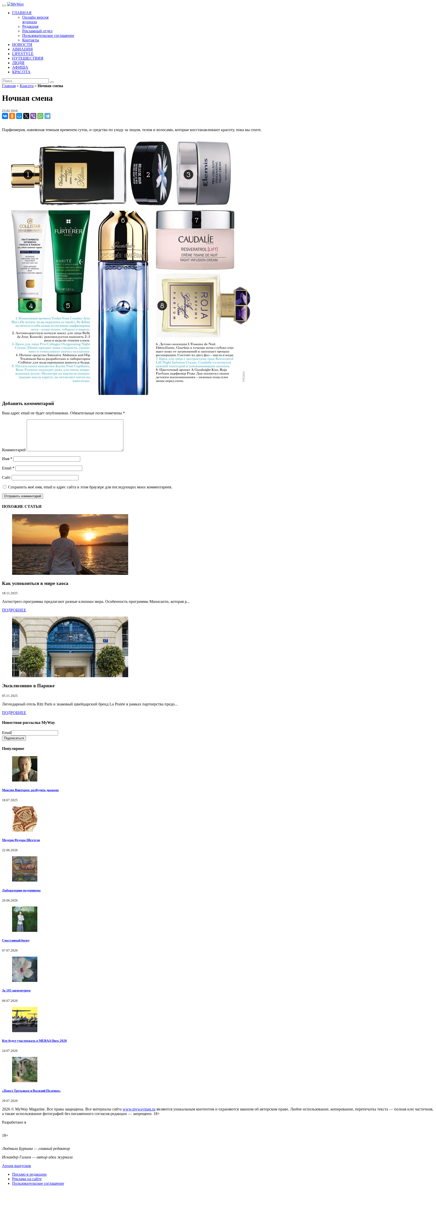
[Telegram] (47, 116)
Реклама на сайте (27, 1179)
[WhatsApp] (40, 116)
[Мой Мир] (19, 116)
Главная (9, 86)
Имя (7, 459)
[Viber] (33, 116)
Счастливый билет (16, 940)
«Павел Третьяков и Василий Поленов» (31, 1091)
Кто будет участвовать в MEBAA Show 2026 (34, 1041)
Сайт (6, 477)
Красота (27, 86)
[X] (26, 116)
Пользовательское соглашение (38, 1183)
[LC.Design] (14, 1127)
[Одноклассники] (12, 116)
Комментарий (14, 450)
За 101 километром (16, 990)
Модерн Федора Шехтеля (21, 840)
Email (8, 468)
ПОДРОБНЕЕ (14, 610)
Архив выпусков (16, 1166)
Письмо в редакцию (29, 1174)
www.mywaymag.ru (139, 1109)
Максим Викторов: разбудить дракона (30, 790)
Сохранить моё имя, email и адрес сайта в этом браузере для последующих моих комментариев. (90, 487)
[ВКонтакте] (5, 116)
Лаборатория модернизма (21, 890)
